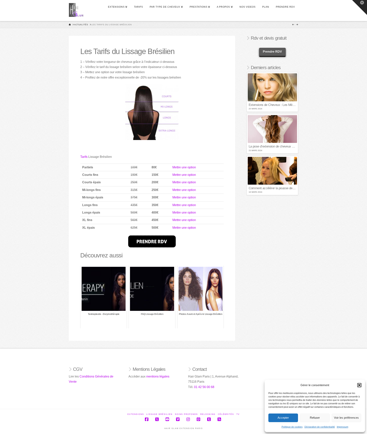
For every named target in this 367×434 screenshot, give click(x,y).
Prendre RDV (272, 51)
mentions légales (157, 376)
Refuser (315, 417)
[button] (359, 385)
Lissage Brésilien (159, 414)
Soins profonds (186, 414)
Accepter (283, 417)
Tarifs (84, 156)
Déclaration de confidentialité (319, 427)
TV (238, 414)
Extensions (135, 414)
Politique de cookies (292, 427)
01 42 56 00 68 (204, 387)
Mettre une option (184, 167)
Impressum (342, 427)
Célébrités (226, 414)
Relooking (207, 414)
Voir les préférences (346, 417)
